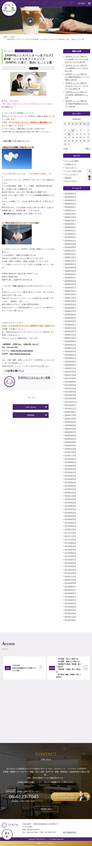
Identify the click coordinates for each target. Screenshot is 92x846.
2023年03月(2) (70, 321)
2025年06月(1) (70, 234)
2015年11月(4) (70, 616)
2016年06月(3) (70, 593)
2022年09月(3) (70, 341)
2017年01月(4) (70, 569)
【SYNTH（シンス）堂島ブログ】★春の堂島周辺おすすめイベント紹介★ (76, 103)
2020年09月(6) (70, 422)
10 (69, 134)
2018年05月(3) (70, 516)
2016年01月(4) (70, 610)
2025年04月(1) (70, 240)
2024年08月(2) (70, 267)
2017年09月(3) (70, 543)
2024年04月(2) (70, 281)
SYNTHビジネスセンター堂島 (34, 377)
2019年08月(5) (70, 465)
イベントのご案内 (71, 161)
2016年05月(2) (70, 596)
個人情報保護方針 (70, 832)
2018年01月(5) (70, 529)
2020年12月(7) (70, 412)
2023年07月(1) (70, 311)
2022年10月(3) (70, 338)
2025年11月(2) (70, 217)
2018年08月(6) (70, 506)
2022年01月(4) (70, 368)
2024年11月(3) (70, 257)
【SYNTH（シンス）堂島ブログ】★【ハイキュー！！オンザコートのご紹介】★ (76, 86)
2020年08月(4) (70, 425)
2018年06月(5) (70, 512)
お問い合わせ (30, 407)
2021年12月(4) (70, 371)
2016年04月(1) (70, 600)
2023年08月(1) (70, 307)
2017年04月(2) (70, 559)
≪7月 (65, 148)
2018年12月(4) (70, 492)
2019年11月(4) (70, 455)
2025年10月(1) (70, 220)
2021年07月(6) (70, 388)
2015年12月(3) (70, 613)
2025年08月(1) (70, 227)
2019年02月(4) (70, 485)
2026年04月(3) (70, 200)
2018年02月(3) (70, 526)
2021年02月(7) (70, 405)
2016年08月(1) (70, 586)
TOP (5, 36)
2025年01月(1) (70, 250)
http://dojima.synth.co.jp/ (20, 353)
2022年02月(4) (70, 365)
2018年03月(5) (70, 522)
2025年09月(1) (70, 224)
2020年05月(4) (70, 435)
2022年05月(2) (70, 354)
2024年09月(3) (70, 264)
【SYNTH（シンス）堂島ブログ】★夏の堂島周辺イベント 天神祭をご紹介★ (77, 77)
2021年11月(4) (70, 375)
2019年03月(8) (70, 482)
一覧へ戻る (30, 397)
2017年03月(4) (70, 563)
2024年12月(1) (70, 254)
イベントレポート (71, 174)
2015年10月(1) (70, 620)
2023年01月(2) (70, 328)
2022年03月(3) (70, 361)
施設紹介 (68, 177)
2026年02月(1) (70, 207)
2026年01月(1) (70, 210)
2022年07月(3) (70, 348)
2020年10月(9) (70, 418)
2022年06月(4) (70, 351)
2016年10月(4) (70, 580)
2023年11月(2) (70, 297)
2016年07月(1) (70, 590)
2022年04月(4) (70, 358)
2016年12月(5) (70, 573)
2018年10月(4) (70, 499)
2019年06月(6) (70, 472)
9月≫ (88, 148)
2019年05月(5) (70, 475)
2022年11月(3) (70, 334)
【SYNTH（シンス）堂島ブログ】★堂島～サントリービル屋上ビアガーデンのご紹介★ (76, 59)
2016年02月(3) (70, 606)
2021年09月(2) (70, 381)
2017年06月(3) (70, 553)
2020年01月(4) (70, 448)
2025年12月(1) (70, 213)
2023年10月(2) (70, 301)
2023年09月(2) (70, 304)
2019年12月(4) (70, 452)
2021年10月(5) (70, 378)
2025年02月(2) (70, 247)
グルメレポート (71, 167)
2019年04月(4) (70, 479)
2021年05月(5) (70, 395)
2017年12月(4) (70, 533)
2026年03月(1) (70, 203)
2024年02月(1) (70, 287)
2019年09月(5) (70, 462)
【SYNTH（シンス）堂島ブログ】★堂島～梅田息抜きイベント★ (76, 95)
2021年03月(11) (71, 401)
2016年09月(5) (70, 583)
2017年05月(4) (70, 556)
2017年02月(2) (70, 566)
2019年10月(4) (70, 459)
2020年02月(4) (70, 445)
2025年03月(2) (70, 244)
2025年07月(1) (70, 230)
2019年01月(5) (70, 489)
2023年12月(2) (70, 294)
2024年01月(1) (70, 291)
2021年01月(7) (70, 408)
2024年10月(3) (70, 260)
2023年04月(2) (70, 318)
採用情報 (30, 415)
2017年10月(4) (70, 539)
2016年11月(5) (70, 576)
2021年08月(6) (70, 385)
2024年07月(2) (70, 271)
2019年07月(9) (70, 469)
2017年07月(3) (70, 549)
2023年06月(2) (70, 314)
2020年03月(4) (70, 442)
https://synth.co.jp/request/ (22, 350)
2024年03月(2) (70, 284)
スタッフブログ (71, 181)
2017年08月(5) (70, 546)
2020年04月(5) (70, 438)
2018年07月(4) (70, 509)
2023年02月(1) (70, 324)
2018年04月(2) (70, 519)
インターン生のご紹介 (24, 51)
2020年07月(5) (70, 428)
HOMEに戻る (46, 809)
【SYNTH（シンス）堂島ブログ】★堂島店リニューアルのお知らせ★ (76, 68)
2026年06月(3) (70, 197)
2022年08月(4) (70, 344)
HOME (82, 3)
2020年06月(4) (70, 432)
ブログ (12, 36)
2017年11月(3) (70, 536)
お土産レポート (71, 164)
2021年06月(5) (70, 391)
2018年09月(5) (70, 502)
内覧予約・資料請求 (47, 843)
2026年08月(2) (70, 193)
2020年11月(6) (70, 415)
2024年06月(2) (70, 274)
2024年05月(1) (70, 277)
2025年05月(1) (70, 237)
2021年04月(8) (70, 398)
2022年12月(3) (70, 331)
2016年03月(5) (70, 603)
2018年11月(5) (70, 496)
